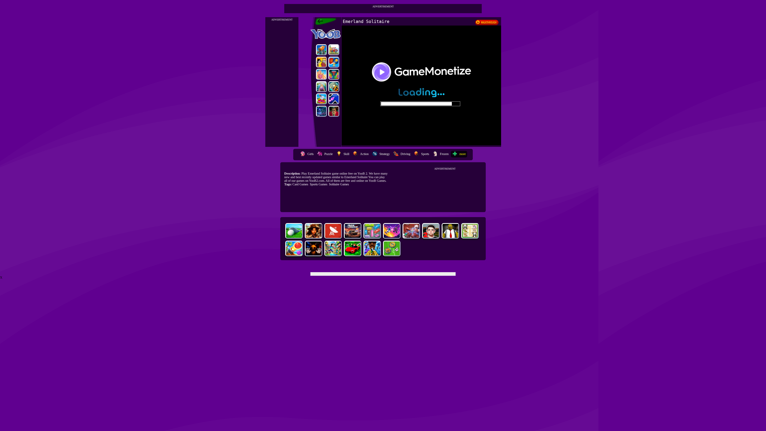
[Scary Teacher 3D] (333, 111)
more (462, 154)
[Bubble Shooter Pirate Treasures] (294, 254)
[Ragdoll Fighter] (392, 236)
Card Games (300, 184)
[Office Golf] (294, 236)
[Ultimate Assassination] (321, 62)
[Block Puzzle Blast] (333, 74)
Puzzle (328, 154)
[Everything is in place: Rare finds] (314, 236)
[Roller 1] (321, 86)
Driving (405, 154)
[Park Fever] (372, 236)
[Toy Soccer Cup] (392, 254)
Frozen (444, 154)
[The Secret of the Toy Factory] (314, 254)
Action (364, 154)
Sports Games (318, 184)
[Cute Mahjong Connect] (470, 236)
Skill (346, 154)
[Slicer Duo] (321, 98)
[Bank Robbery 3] (321, 49)
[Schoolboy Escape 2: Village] (431, 236)
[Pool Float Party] (321, 74)
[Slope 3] (321, 111)
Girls (310, 154)
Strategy (384, 154)
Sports (425, 154)
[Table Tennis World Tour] (333, 62)
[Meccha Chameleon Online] (411, 236)
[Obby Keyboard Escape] (372, 254)
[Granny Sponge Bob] (450, 236)
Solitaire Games (339, 184)
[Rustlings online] (333, 236)
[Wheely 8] (333, 49)
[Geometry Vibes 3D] (333, 98)
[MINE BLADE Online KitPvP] (333, 254)
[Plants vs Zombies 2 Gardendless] (333, 86)
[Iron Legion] (353, 236)
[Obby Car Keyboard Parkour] (353, 254)
